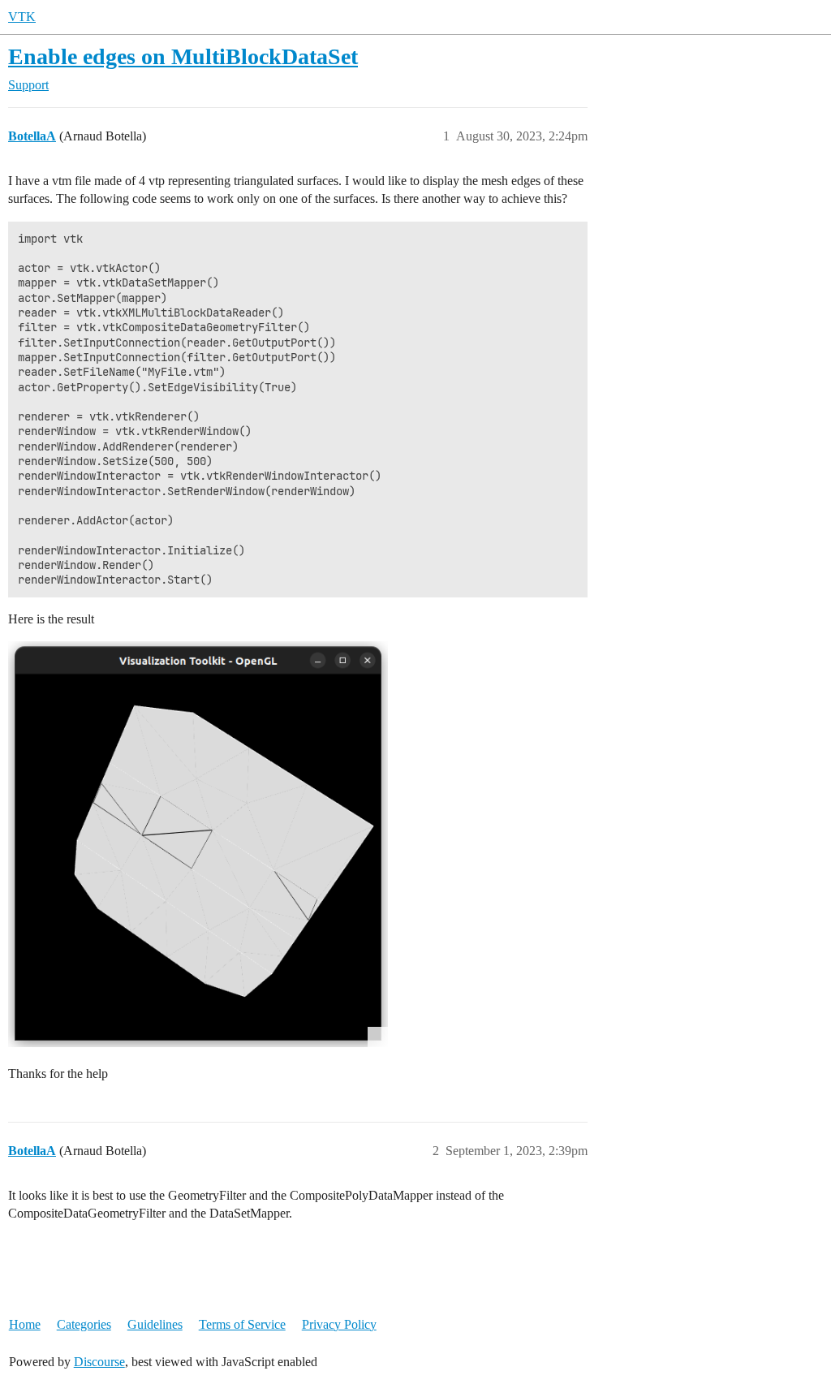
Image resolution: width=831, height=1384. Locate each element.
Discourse (99, 1362)
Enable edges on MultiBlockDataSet (183, 56)
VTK (22, 17)
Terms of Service (242, 1324)
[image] (198, 844)
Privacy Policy (339, 1324)
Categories (84, 1324)
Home (25, 1324)
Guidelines (155, 1324)
